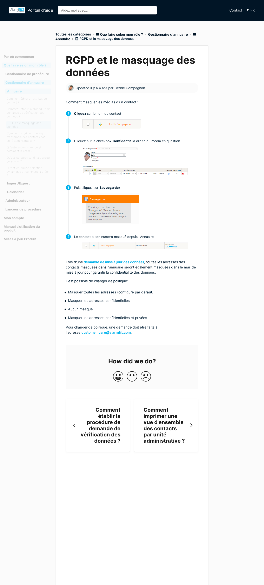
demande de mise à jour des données (113, 262)
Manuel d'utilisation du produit (22, 228)
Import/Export (18, 183)
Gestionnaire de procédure (27, 74)
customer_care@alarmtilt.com (106, 332)
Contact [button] (235, 10)
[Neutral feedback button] (132, 377)
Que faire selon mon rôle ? (25, 65)
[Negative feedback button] (145, 377)
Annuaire (14, 91)
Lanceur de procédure (23, 209)
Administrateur (17, 201)
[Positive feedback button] (118, 377)
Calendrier (15, 192)
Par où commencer (19, 56)
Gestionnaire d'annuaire (24, 82)
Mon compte (14, 218)
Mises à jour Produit (20, 239)
